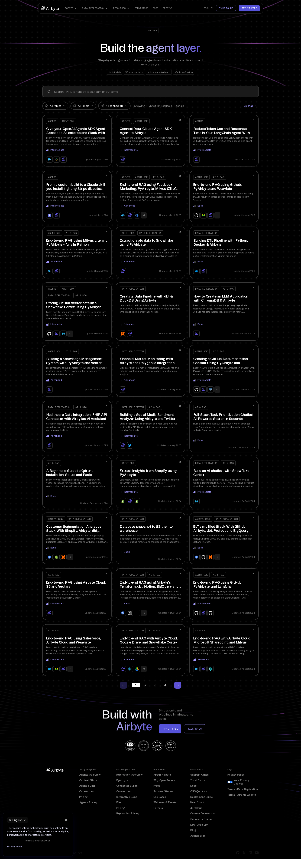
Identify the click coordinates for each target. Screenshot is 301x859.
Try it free (249, 8)
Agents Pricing (88, 802)
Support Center (199, 774)
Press (156, 785)
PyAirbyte (122, 780)
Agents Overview (90, 774)
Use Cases (159, 797)
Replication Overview (129, 774)
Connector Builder (127, 785)
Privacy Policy (235, 774)
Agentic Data (87, 785)
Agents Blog (197, 835)
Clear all (248, 105)
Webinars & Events (165, 802)
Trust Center (198, 780)
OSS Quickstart (200, 791)
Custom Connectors (202, 813)
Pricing (167, 8)
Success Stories (163, 791)
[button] (71, 8)
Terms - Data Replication (242, 789)
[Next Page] (177, 685)
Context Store (88, 780)
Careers (158, 808)
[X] (244, 853)
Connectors (141, 8)
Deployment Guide (201, 797)
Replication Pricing (127, 813)
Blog (193, 830)
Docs (155, 8)
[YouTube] (257, 853)
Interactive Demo (126, 797)
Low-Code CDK (199, 824)
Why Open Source (164, 780)
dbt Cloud (196, 808)
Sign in (208, 8)
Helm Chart (197, 802)
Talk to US (195, 728)
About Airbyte (162, 774)
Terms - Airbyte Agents (241, 794)
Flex (118, 802)
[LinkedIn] (250, 853)
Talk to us (226, 8)
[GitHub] (238, 853)
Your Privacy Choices (241, 782)
